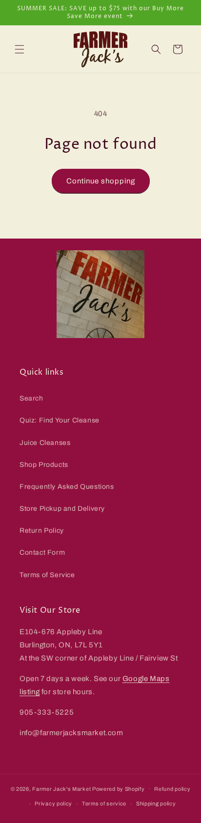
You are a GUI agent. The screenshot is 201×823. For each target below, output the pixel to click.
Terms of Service (47, 575)
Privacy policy (53, 803)
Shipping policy (156, 803)
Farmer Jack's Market (61, 788)
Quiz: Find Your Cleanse (60, 420)
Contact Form (42, 552)
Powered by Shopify (118, 788)
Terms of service (104, 803)
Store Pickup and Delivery (62, 508)
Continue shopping (100, 181)
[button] (19, 49)
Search (31, 398)
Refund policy (172, 789)
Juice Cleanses (45, 442)
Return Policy (42, 530)
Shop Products (44, 464)
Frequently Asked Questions (67, 486)
